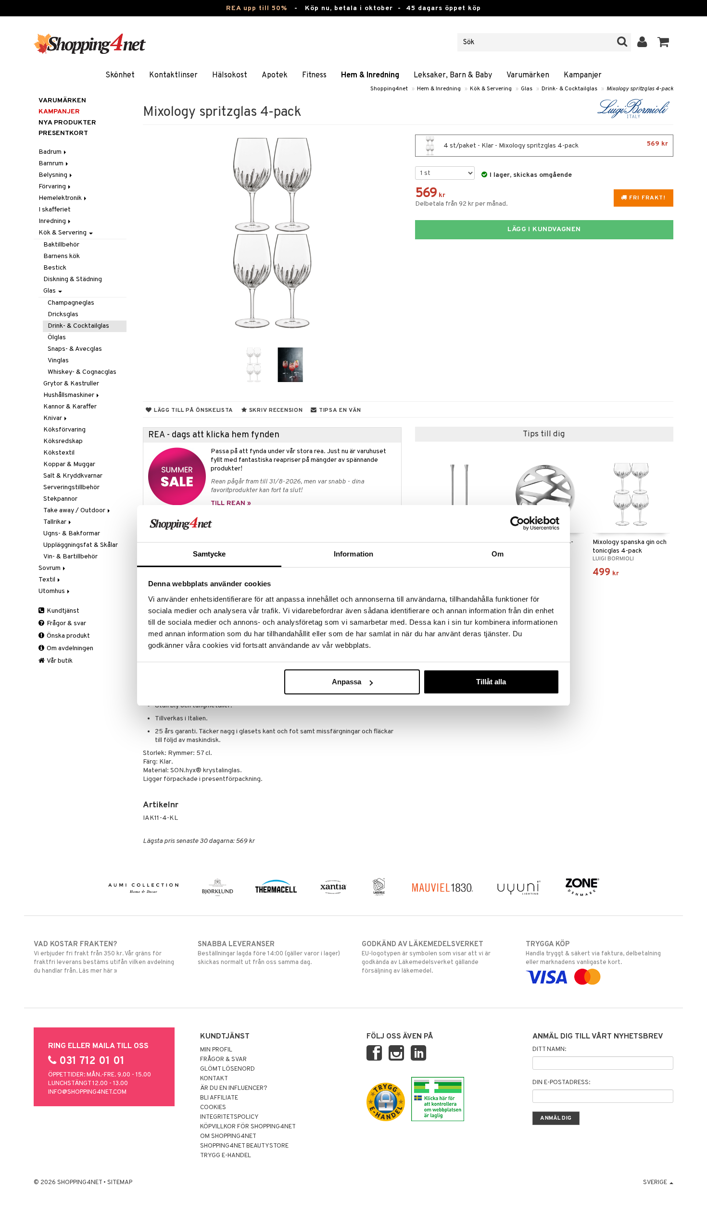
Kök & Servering (491, 89)
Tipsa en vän (339, 410)
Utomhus (52, 591)
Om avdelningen (69, 648)
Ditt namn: (549, 1049)
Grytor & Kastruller (71, 384)
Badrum (50, 152)
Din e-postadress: (561, 1083)
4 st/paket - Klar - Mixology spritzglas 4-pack (555, 145)
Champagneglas (71, 303)
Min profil (216, 1050)
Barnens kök (61, 256)
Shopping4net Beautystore (244, 1146)
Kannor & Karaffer (70, 407)
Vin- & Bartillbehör (70, 557)
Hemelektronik (60, 198)
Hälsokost (229, 75)
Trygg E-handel (225, 1156)
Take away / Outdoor (75, 511)
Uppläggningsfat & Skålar (80, 545)
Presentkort (63, 133)
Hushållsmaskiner (69, 395)
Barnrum (51, 164)
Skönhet (120, 75)
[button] (663, 42)
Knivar (53, 418)
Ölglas (57, 338)
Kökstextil (59, 453)
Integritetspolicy (229, 1117)
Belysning (53, 175)
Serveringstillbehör (71, 487)
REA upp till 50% (256, 8)
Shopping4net (389, 89)
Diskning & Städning (72, 279)
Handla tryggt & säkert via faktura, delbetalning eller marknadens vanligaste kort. (593, 953)
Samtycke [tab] (209, 554)
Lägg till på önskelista (192, 410)
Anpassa (346, 682)
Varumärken (527, 75)
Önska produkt (67, 636)
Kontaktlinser (173, 75)
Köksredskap (63, 441)
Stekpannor (60, 499)
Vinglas (58, 361)
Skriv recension (275, 410)
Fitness (314, 75)
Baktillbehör (61, 245)
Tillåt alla (491, 682)
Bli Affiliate (219, 1098)
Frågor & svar (65, 623)
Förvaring (52, 187)
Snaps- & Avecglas (75, 349)
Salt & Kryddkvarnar (72, 476)
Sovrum (50, 568)
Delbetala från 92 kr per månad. (461, 204)
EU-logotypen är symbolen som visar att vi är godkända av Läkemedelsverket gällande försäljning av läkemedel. (426, 957)
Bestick (54, 268)
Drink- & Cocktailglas (569, 89)
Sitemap (119, 1182)
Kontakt (214, 1079)
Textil (47, 580)
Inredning (52, 221)
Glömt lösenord (227, 1069)
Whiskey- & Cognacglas (82, 372)
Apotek (275, 75)
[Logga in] (642, 42)
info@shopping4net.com (87, 1092)
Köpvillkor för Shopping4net (248, 1127)
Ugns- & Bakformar (71, 534)
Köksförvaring (64, 430)
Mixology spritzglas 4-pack (639, 89)
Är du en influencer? (233, 1088)
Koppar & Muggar (69, 464)
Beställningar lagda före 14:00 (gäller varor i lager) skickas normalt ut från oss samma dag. (269, 953)
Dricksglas (63, 314)
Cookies (213, 1108)
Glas (526, 89)
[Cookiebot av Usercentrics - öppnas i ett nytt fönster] (517, 523)
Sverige (656, 1182)
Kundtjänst (62, 611)
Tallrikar (55, 522)
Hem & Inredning (370, 75)
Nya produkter (67, 123)
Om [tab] (498, 554)
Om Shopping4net (228, 1136)
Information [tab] (353, 554)
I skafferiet (54, 210)
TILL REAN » (231, 503)
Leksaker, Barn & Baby (453, 75)
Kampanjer (583, 75)
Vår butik (59, 661)
